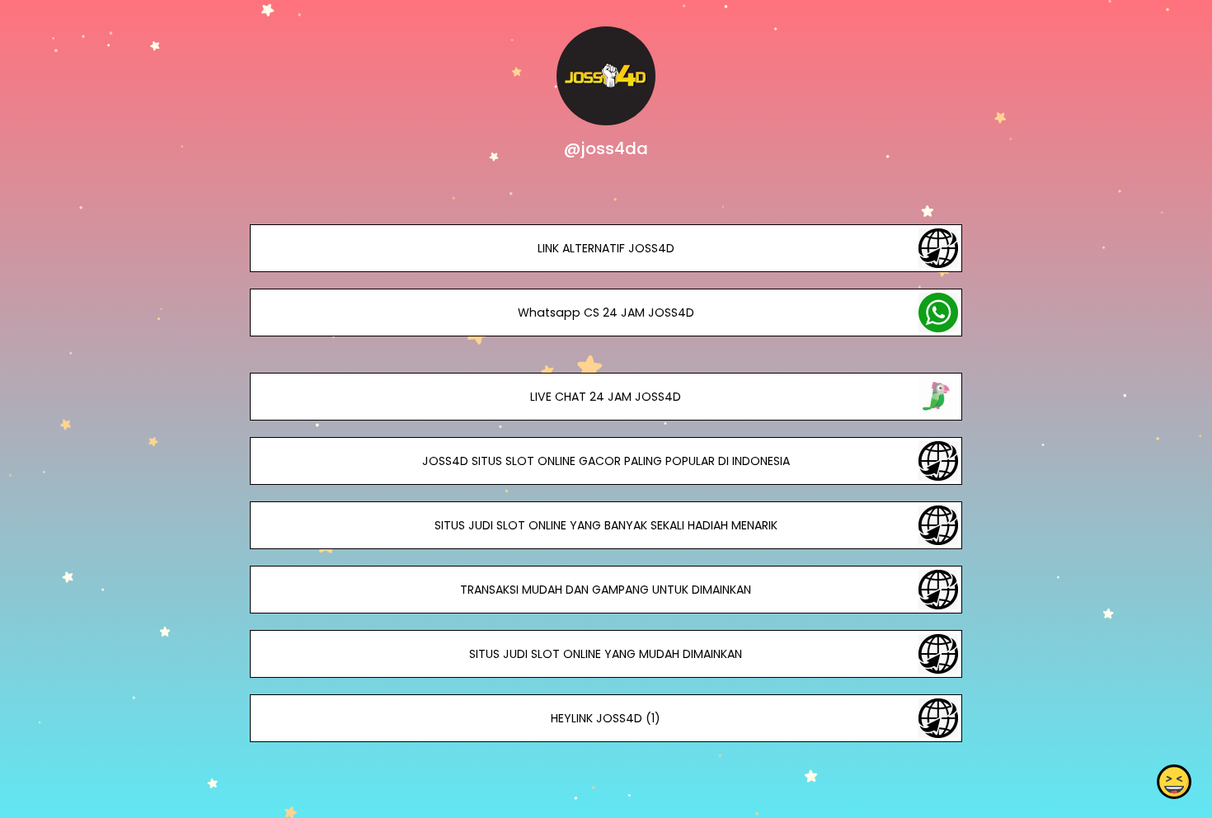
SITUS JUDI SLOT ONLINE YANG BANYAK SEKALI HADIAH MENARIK (606, 525)
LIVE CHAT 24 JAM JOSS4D (605, 396)
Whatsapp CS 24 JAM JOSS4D (606, 312)
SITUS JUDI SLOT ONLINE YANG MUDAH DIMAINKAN (605, 654)
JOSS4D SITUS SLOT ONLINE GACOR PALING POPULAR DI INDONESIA (606, 461)
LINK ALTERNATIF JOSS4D (606, 248)
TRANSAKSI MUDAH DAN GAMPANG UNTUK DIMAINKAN (605, 589)
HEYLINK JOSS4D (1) (605, 718)
